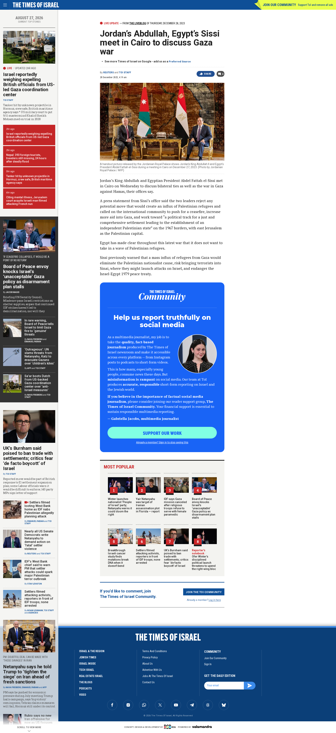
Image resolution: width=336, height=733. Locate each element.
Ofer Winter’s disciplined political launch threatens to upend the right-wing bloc (204, 561)
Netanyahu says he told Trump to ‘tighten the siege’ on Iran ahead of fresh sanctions (27, 674)
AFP (29, 368)
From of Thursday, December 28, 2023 (153, 23)
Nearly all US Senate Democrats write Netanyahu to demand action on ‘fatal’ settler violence (38, 540)
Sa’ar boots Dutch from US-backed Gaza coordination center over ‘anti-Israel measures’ (37, 383)
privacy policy (150, 657)
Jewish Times (87, 657)
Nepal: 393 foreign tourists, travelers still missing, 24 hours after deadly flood (26, 158)
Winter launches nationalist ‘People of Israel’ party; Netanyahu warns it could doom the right (120, 506)
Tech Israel (86, 669)
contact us (148, 682)
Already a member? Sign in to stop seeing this (162, 442)
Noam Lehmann (35, 610)
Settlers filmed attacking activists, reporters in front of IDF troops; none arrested (148, 556)
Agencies (33, 613)
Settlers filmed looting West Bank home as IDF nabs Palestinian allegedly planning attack (39, 509)
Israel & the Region (91, 651)
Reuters (108, 72)
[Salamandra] (202, 726)
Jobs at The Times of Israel (157, 676)
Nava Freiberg (35, 339)
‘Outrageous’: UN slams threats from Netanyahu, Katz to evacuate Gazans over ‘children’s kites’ (39, 356)
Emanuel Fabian (32, 342)
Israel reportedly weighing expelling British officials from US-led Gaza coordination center (28, 84)
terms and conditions (154, 651)
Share (208, 74)
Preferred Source (180, 61)
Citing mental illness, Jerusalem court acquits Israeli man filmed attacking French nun (26, 200)
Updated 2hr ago (25, 68)
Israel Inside (87, 663)
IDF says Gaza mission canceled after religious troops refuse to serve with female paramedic (175, 506)
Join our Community (279, 5)
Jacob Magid (12, 292)
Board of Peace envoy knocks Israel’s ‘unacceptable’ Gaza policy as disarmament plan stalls (203, 508)
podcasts (85, 688)
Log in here (215, 599)
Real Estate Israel (91, 676)
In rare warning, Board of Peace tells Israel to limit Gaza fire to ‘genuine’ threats (39, 327)
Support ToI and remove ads (315, 4)
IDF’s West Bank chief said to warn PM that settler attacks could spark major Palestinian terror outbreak (38, 570)
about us (147, 663)
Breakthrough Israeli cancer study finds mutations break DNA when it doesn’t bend (118, 558)
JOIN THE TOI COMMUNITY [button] (203, 592)
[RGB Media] (170, 727)
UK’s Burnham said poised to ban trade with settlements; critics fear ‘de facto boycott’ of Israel (176, 558)
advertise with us (152, 669)
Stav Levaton (34, 584)
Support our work (162, 433)
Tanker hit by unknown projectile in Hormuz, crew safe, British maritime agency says (29, 179)
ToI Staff (125, 72)
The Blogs (85, 682)
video (82, 694)
